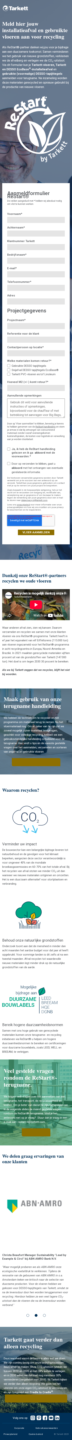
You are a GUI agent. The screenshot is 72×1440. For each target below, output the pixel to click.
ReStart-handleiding (45, 427)
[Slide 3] (44, 1295)
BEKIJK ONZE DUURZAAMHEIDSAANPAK (36, 1378)
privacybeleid (23, 505)
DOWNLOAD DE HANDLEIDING (36, 762)
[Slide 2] (36, 1295)
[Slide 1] (27, 1295)
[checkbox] (36, 370)
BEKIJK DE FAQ (36, 1132)
